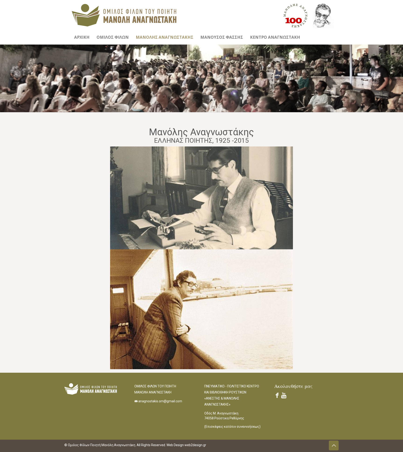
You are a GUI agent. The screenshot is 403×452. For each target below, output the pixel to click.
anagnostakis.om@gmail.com (160, 401)
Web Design (175, 445)
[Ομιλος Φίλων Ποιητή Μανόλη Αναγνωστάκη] (124, 15)
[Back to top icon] (334, 445)
